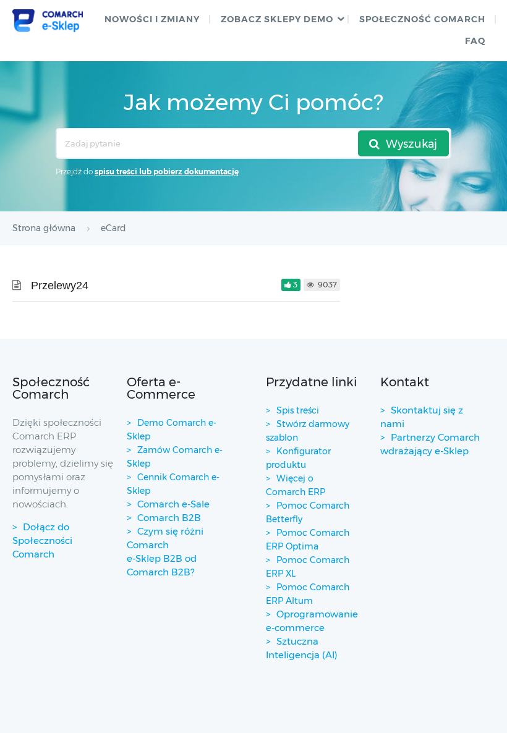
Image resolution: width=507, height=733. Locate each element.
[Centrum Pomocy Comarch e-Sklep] (47, 20)
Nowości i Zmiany (152, 19)
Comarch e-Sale (173, 504)
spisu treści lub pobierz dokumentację (167, 171)
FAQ (475, 40)
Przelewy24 (59, 285)
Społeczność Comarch (422, 19)
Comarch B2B (169, 517)
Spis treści (297, 410)
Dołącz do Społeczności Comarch (42, 540)
